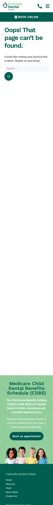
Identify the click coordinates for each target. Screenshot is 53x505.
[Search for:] (26, 68)
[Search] (8, 76)
